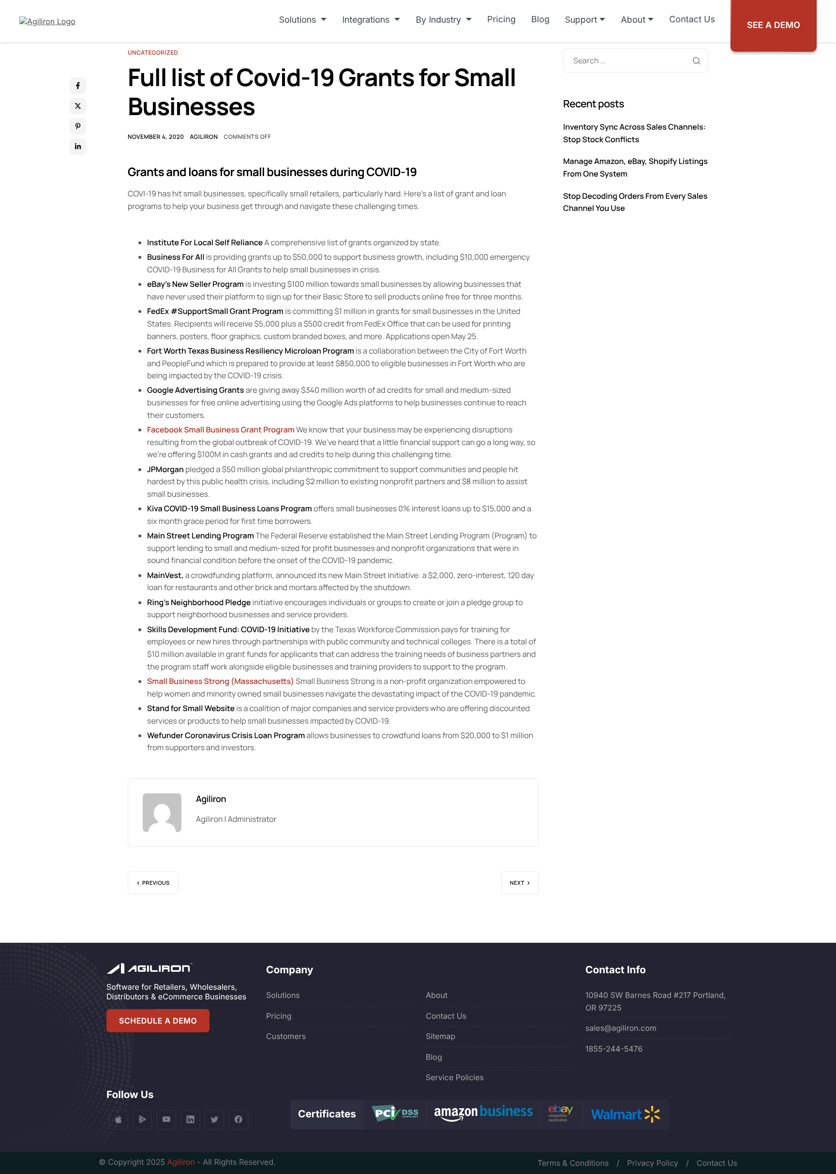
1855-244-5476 (613, 1049)
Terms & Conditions (573, 1163)
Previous (156, 883)
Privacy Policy (652, 1163)
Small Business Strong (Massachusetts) (220, 681)
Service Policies (455, 1077)
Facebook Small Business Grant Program (221, 429)
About (437, 995)
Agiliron (204, 137)
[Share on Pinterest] (78, 126)
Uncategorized (153, 52)
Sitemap (440, 1036)
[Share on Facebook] (78, 85)
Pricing (501, 20)
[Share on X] (78, 106)
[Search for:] (635, 60)
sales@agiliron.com (621, 1028)
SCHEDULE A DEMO (158, 1020)
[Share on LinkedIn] (78, 146)
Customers (286, 1036)
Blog (540, 20)
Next (517, 883)
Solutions (283, 995)
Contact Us (692, 20)
